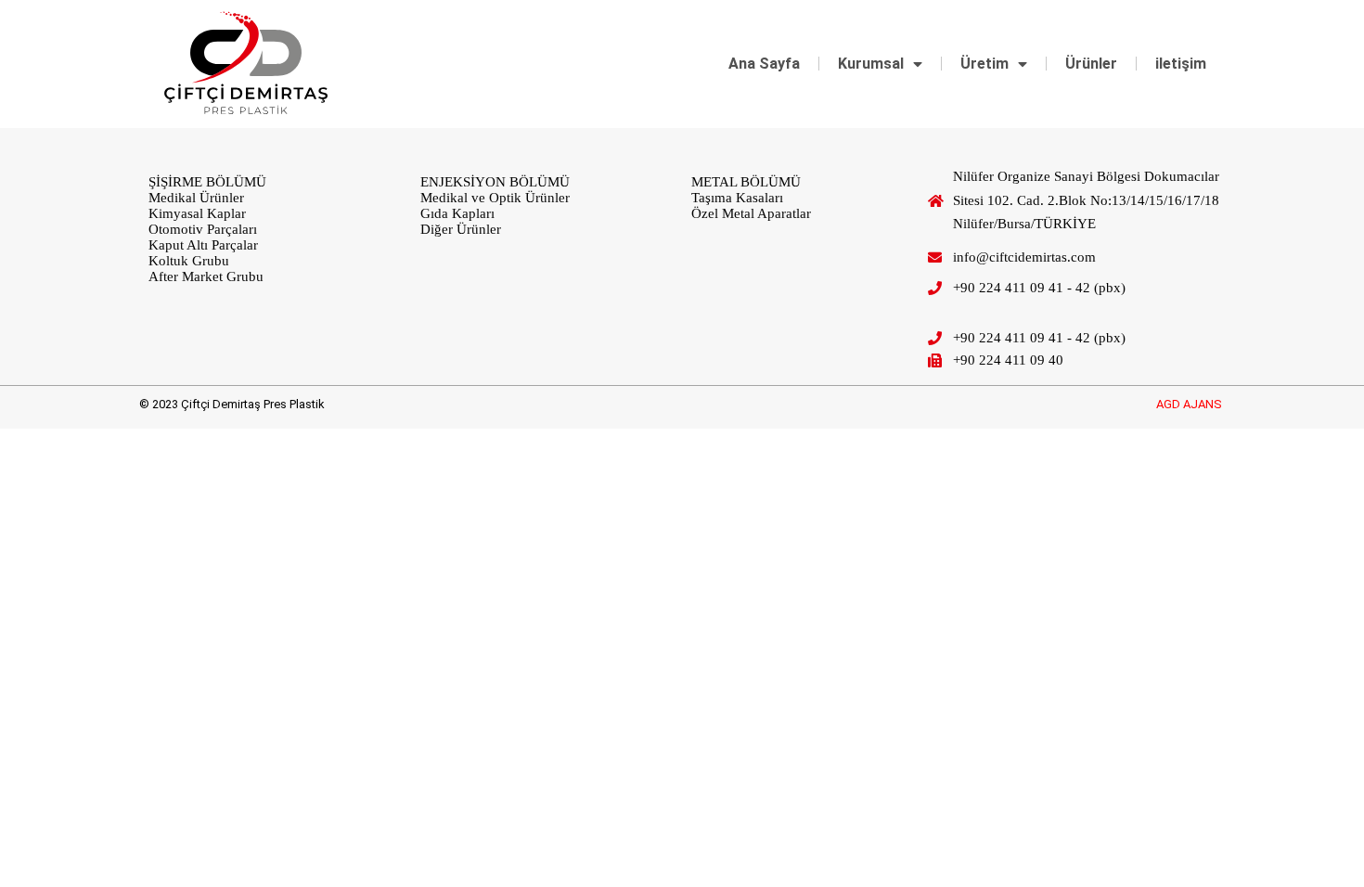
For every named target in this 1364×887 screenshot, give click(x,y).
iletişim (1180, 63)
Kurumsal (871, 63)
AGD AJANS (1189, 404)
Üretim (984, 63)
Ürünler (1091, 63)
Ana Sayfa (764, 63)
